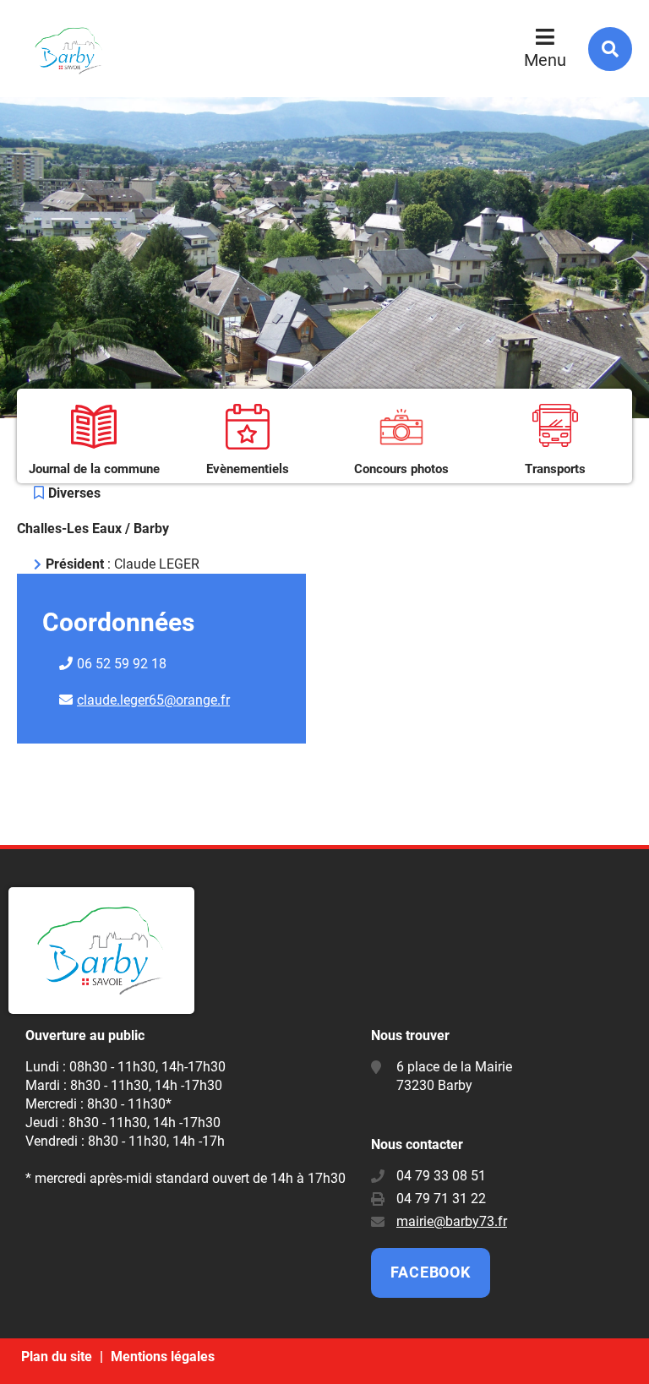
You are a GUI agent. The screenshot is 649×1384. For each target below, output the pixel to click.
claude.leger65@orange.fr (153, 700)
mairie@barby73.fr (451, 1221)
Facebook (430, 1272)
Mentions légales (163, 1357)
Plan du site (56, 1357)
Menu (545, 60)
